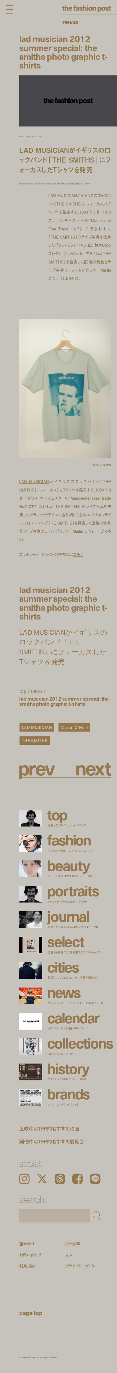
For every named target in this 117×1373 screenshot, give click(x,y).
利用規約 (26, 1266)
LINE (95, 1179)
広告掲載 (72, 1244)
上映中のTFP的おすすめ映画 (49, 1128)
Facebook (77, 1179)
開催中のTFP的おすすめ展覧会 (51, 1141)
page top (30, 1312)
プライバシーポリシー (81, 1266)
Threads (60, 1179)
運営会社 (26, 1244)
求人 (69, 1255)
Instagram (24, 1179)
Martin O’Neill (74, 727)
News (70, 21)
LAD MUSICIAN (34, 482)
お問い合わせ (30, 1255)
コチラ (78, 554)
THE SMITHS (35, 740)
